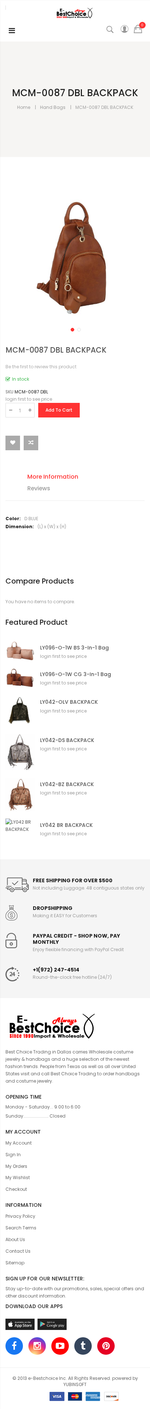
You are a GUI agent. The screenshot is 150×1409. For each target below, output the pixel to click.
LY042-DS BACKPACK (67, 740)
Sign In (13, 1154)
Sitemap (14, 1263)
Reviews (38, 488)
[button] (71, 328)
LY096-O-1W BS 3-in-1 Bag (74, 648)
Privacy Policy (20, 1216)
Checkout (16, 1189)
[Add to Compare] (31, 443)
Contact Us (18, 1251)
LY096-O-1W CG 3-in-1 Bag (75, 674)
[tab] (80, 477)
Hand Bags (53, 107)
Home (23, 107)
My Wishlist (17, 1177)
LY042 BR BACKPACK (66, 825)
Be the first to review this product (40, 367)
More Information (52, 476)
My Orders (16, 1166)
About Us (15, 1239)
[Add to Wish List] (12, 443)
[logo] (75, 1025)
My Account (18, 1143)
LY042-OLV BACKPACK (69, 702)
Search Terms (20, 1228)
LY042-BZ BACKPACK (67, 784)
